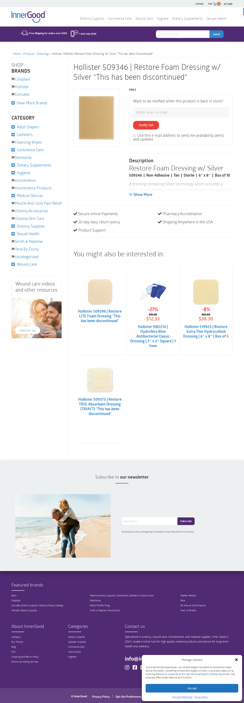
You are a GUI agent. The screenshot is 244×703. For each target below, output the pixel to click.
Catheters (25, 134)
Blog (13, 646)
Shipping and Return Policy (25, 656)
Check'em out (27, 330)
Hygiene (162, 18)
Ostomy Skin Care (29, 218)
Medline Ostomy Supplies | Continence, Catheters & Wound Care (121, 595)
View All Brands (188, 610)
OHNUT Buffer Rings (100, 605)
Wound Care (144, 18)
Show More (142, 195)
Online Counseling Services (24, 661)
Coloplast (22, 78)
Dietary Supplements (188, 18)
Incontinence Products (33, 187)
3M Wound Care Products (193, 605)
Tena (182, 600)
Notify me (146, 125)
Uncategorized (27, 256)
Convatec (22, 94)
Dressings (43, 54)
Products (28, 54)
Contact (200, 3)
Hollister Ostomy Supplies (24, 610)
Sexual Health (216, 18)
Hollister (22, 86)
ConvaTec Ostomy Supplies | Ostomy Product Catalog (37, 605)
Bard (13, 595)
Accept (192, 688)
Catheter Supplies (77, 641)
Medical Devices (30, 195)
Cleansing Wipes (28, 142)
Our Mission (17, 641)
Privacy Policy (201, 696)
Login (230, 3)
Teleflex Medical (188, 595)
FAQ (13, 651)
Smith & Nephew (29, 241)
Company (16, 636)
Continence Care (120, 18)
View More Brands (32, 102)
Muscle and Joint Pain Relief (38, 203)
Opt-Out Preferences (182, 696)
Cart (214, 3)
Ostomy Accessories (31, 210)
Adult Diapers (28, 126)
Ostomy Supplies (92, 18)
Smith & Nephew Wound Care (105, 610)
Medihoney (95, 600)
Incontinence (25, 180)
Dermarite (23, 157)
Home (16, 54)
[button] (236, 660)
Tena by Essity (27, 248)
